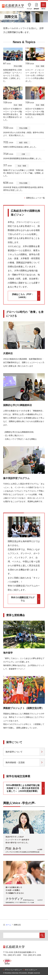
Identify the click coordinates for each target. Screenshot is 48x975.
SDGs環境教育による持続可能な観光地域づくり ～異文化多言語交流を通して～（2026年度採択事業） (23, 788)
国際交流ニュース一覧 (35, 198)
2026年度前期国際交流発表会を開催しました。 (23, 158)
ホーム (8, 925)
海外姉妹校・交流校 (15, 762)
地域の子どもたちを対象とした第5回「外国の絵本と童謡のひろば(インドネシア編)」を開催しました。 (23, 173)
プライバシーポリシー (13, 970)
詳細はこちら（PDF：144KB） (23, 295)
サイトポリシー (31, 970)
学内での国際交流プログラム (23, 599)
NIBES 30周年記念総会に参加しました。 (20, 147)
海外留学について (14, 752)
